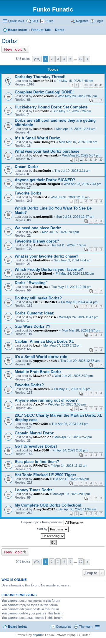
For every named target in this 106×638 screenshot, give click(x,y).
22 (86, 159)
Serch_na (40, 286)
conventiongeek (45, 330)
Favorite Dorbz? (29, 385)
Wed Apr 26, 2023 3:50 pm (67, 404)
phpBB (37, 635)
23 (91, 159)
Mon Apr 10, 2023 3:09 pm (71, 494)
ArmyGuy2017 (44, 509)
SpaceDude (42, 170)
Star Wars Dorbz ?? (32, 326)
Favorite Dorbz (28, 193)
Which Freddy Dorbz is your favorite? (49, 269)
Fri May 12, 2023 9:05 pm (72, 389)
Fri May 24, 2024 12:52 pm (75, 273)
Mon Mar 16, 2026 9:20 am (78, 142)
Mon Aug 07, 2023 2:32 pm (62, 345)
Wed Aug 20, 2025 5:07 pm (81, 155)
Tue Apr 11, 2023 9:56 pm (70, 479)
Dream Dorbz (27, 166)
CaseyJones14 (44, 317)
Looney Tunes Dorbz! (34, 490)
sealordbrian (43, 129)
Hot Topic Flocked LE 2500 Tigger (45, 475)
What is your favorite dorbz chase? (46, 256)
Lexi (36, 345)
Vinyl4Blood (42, 273)
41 (101, 85)
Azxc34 (38, 404)
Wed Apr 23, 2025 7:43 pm (82, 184)
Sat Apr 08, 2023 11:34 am (77, 509)
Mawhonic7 (42, 375)
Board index (17, 626)
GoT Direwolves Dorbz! (36, 446)
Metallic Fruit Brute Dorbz (38, 372)
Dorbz (9, 41)
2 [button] (52, 58)
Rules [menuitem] (49, 21)
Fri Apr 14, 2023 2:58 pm (69, 450)
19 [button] (80, 58)
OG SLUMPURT (45, 302)
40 (96, 85)
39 (91, 85)
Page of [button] (37, 59)
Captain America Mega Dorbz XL (44, 341)
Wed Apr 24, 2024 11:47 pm (78, 317)
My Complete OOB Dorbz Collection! (48, 505)
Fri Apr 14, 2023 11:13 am (69, 465)
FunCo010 (41, 111)
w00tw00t (40, 424)
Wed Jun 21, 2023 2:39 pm (73, 375)
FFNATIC (40, 465)
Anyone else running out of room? (46, 400)
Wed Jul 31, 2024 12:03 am (70, 197)
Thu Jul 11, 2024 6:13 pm (68, 245)
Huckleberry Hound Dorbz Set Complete (51, 107)
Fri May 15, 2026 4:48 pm (75, 81)
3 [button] (58, 58)
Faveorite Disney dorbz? (37, 241)
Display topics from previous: (42, 522)
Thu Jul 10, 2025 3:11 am (72, 170)
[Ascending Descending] (53, 536)
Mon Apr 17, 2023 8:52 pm (73, 437)
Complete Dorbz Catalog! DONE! (44, 92)
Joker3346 (41, 450)
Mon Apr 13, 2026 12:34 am (75, 129)
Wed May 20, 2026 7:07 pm (77, 96)
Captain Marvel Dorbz (34, 433)
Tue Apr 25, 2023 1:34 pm (70, 424)
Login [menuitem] (99, 21)
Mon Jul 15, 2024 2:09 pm (60, 232)
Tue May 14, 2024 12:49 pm (71, 286)
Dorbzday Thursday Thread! (40, 77)
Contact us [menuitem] (64, 626)
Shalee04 (40, 197)
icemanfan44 (43, 81)
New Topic (13, 49)
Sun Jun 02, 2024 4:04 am (72, 260)
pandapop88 (43, 216)
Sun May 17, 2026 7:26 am (72, 111)
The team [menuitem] (85, 626)
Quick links (16, 21)
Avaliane (40, 245)
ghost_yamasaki (46, 155)
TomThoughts (44, 142)
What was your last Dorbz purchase (47, 151)
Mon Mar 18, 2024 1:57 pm (81, 330)
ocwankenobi (43, 96)
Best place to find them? (37, 461)
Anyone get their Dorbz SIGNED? (45, 180)
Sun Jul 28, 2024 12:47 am (75, 216)
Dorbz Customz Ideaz (34, 313)
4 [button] (64, 58)
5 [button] (70, 58)
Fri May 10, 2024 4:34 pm (79, 302)
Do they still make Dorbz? (38, 298)
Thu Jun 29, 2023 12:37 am (80, 360)
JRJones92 (41, 389)
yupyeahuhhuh (45, 360)
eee (36, 232)
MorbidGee (41, 260)
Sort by (42, 529)
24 (96, 159)
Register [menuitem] (82, 21)
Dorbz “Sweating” (31, 283)
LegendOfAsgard (46, 184)
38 (86, 85)
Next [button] (87, 59)
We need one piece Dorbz (38, 228)
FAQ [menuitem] (35, 21)
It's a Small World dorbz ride (41, 357)
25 (101, 159)
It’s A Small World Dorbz (37, 138)
